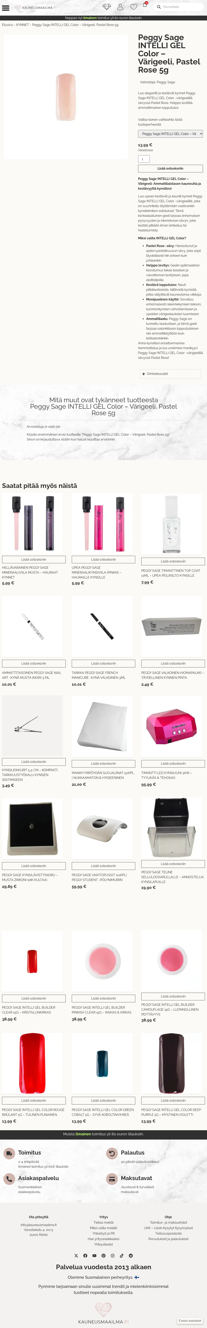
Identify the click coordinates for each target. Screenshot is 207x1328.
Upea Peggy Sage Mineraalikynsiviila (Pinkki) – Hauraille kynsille (96, 572)
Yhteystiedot (103, 1244)
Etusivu (7, 25)
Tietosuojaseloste (168, 1233)
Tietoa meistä (104, 1222)
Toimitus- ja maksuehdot (168, 1222)
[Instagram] (113, 1256)
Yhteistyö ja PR (104, 1233)
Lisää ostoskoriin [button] (33, 559)
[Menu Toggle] (6, 8)
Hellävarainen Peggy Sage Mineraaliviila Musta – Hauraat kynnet (30, 572)
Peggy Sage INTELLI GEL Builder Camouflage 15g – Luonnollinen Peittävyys (170, 1009)
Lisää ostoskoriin (170, 168)
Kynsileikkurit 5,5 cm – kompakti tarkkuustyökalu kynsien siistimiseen (30, 775)
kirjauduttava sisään (55, 439)
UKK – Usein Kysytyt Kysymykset (168, 1228)
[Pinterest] (103, 1256)
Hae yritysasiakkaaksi (103, 1239)
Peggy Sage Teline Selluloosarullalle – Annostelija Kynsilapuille (172, 877)
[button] (190, 1321)
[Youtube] (94, 1256)
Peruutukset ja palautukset (168, 1239)
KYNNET (22, 25)
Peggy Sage (166, 82)
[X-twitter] (76, 1256)
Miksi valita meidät (103, 1228)
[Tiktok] (122, 1256)
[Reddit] (131, 1256)
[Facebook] (85, 1256)
